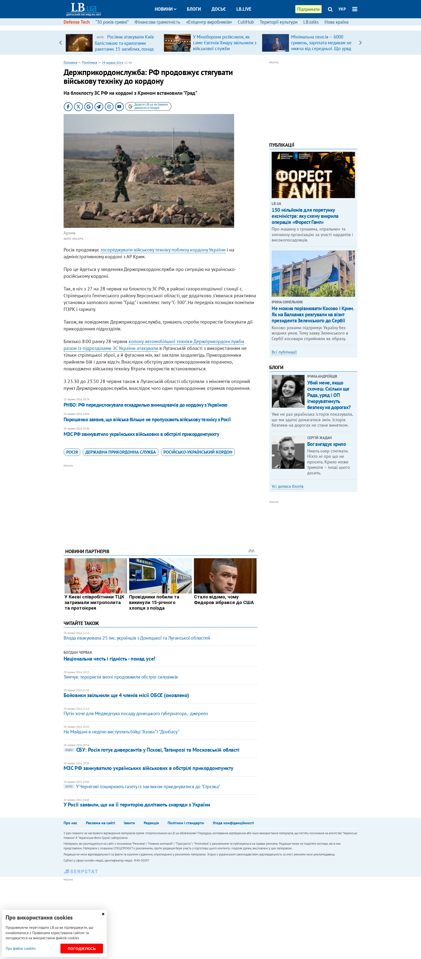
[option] (113, 42)
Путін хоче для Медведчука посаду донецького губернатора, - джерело (136, 713)
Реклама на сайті (100, 822)
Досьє (218, 9)
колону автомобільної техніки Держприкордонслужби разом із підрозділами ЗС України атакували (154, 344)
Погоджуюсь (82, 949)
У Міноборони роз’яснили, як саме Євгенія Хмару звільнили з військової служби (224, 42)
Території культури (278, 22)
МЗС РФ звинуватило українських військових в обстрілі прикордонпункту (141, 434)
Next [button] (360, 42)
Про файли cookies (21, 948)
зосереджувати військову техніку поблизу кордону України (163, 250)
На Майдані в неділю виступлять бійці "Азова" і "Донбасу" (121, 732)
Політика (89, 62)
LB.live (243, 9)
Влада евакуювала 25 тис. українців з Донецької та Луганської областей (137, 638)
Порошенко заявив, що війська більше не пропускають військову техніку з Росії (147, 419)
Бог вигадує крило (326, 444)
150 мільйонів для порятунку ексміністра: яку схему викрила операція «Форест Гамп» (305, 216)
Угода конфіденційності (233, 822)
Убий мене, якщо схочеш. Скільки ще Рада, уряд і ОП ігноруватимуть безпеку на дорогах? (329, 395)
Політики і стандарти (186, 822)
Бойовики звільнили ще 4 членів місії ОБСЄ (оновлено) (126, 695)
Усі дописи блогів (287, 486)
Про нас (70, 822)
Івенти (129, 822)
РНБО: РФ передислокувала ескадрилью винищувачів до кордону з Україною (145, 405)
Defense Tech (77, 22)
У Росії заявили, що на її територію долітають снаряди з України (137, 804)
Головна (70, 62)
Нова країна (336, 22)
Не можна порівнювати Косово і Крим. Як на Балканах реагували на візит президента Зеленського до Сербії (313, 314)
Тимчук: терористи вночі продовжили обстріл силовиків (121, 677)
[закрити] (103, 914)
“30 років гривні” (112, 22)
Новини (164, 9)
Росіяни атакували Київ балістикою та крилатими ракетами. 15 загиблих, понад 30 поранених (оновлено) (124, 46)
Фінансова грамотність (157, 22)
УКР (342, 9)
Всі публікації (284, 352)
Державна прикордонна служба (120, 452)
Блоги (194, 9)
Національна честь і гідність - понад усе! (109, 658)
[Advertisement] (161, 503)
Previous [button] (60, 42)
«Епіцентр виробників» (209, 22)
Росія (72, 452)
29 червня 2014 (112, 63)
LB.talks (311, 22)
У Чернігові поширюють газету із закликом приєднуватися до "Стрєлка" (143, 786)
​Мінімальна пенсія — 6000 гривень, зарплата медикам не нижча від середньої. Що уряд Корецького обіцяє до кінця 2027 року (321, 48)
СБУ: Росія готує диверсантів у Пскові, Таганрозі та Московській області (152, 749)
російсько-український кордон (197, 452)
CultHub (246, 22)
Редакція (151, 822)
